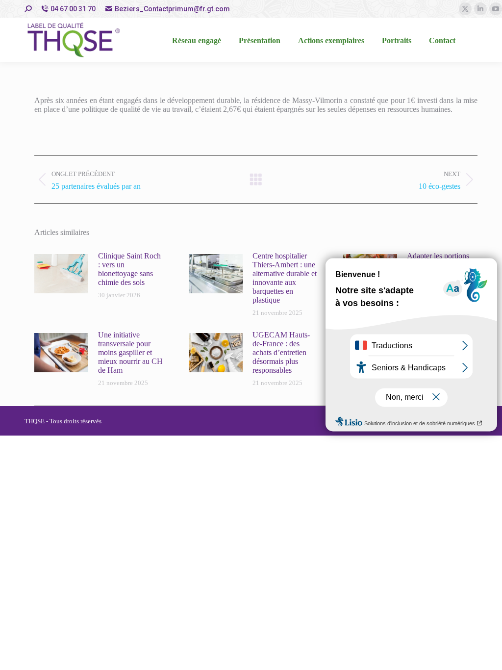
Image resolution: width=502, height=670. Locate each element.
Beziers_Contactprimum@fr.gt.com (172, 9)
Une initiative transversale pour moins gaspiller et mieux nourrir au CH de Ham (130, 352)
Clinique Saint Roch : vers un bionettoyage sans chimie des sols (129, 269)
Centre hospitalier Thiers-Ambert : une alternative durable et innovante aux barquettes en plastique (284, 278)
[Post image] (61, 273)
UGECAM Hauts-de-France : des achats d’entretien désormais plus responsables (281, 352)
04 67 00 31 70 (73, 9)
